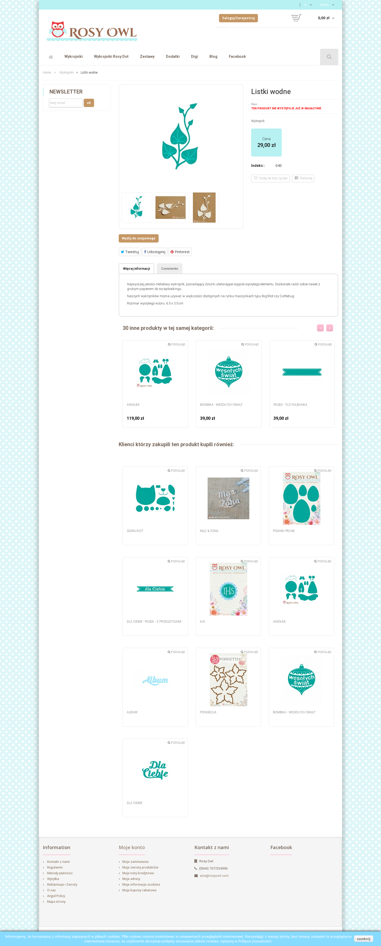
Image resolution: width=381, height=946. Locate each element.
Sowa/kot (135, 531)
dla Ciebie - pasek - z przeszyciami (154, 621)
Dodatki (173, 56)
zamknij (363, 939)
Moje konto (132, 847)
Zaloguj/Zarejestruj (238, 18)
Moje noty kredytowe (138, 873)
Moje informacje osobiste (141, 884)
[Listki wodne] (137, 207)
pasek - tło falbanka (290, 405)
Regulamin (55, 867)
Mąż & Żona (209, 531)
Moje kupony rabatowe (139, 890)
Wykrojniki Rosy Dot (111, 56)
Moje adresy (131, 879)
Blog (213, 56)
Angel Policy (56, 896)
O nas (51, 890)
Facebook (237, 56)
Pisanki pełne (284, 531)
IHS (202, 621)
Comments (169, 269)
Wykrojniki (74, 56)
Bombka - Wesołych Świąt (221, 405)
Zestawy (147, 56)
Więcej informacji (136, 269)
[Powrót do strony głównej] (92, 29)
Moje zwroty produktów (140, 867)
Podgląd (178, 344)
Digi (194, 56)
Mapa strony (56, 901)
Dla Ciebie (135, 803)
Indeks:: (258, 165)
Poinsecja (208, 712)
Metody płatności (60, 873)
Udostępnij (155, 251)
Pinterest (182, 251)
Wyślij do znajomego (139, 238)
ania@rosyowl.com (214, 876)
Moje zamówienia (135, 861)
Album (132, 712)
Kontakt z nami (58, 861)
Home (47, 72)
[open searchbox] (329, 57)
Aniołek (133, 405)
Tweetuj (131, 251)
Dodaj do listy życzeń (273, 178)
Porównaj (305, 178)
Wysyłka (53, 879)
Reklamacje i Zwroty (62, 884)
